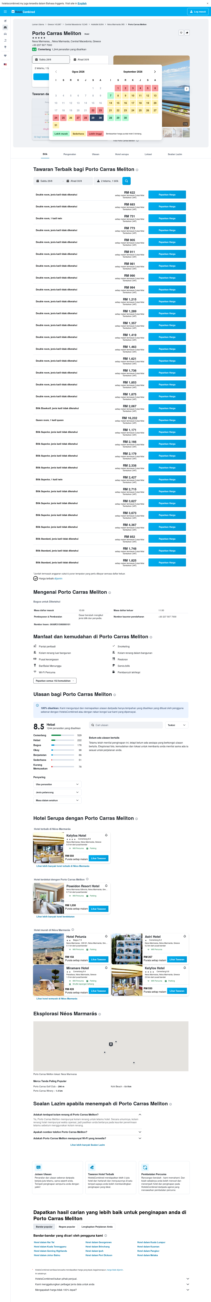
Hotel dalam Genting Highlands (50, 1250)
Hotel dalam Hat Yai (44, 1242)
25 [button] (63, 117)
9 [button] (100, 95)
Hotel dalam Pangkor (148, 1250)
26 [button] (70, 117)
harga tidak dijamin (115, 1269)
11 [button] (63, 103)
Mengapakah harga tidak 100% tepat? (56, 1290)
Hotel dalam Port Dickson (99, 1255)
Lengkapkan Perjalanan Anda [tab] (97, 1226)
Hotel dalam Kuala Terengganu (50, 1246)
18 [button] (63, 110)
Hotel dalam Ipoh (94, 1250)
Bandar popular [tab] (44, 1226)
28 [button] (85, 117)
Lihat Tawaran (98, 858)
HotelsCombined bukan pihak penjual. (56, 1278)
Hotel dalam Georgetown (99, 1242)
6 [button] (78, 95)
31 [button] (56, 125)
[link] (63, 866)
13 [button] (78, 103)
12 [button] (70, 103)
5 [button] (71, 95)
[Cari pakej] (5, 40)
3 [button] (56, 95)
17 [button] (56, 110)
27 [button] (78, 117)
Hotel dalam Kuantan (148, 1246)
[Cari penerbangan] (5, 21)
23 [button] (100, 110)
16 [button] (100, 103)
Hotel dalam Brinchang (98, 1246)
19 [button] (70, 110)
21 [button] (85, 110)
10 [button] (56, 103)
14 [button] (85, 103)
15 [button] (93, 103)
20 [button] (78, 110)
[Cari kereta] (5, 34)
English (82, 3)
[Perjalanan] (5, 56)
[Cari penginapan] (5, 27)
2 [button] (100, 88)
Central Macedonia (73, 24)
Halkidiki (94, 24)
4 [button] (63, 95)
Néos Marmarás (114, 24)
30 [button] (100, 117)
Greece (51, 24)
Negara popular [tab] (67, 1226)
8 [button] (93, 95)
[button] (207, 3)
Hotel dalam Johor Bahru (47, 1255)
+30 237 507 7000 (42, 45)
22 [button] (93, 110)
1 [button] (93, 88)
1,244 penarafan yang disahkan (69, 49)
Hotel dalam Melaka (147, 1255)
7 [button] (85, 95)
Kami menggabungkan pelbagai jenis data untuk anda (64, 1284)
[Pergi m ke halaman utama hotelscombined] (23, 11)
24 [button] (56, 117)
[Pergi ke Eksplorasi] (5, 47)
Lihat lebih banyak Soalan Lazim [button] (87, 1144)
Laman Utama (38, 24)
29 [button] (93, 117)
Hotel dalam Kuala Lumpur (151, 1242)
